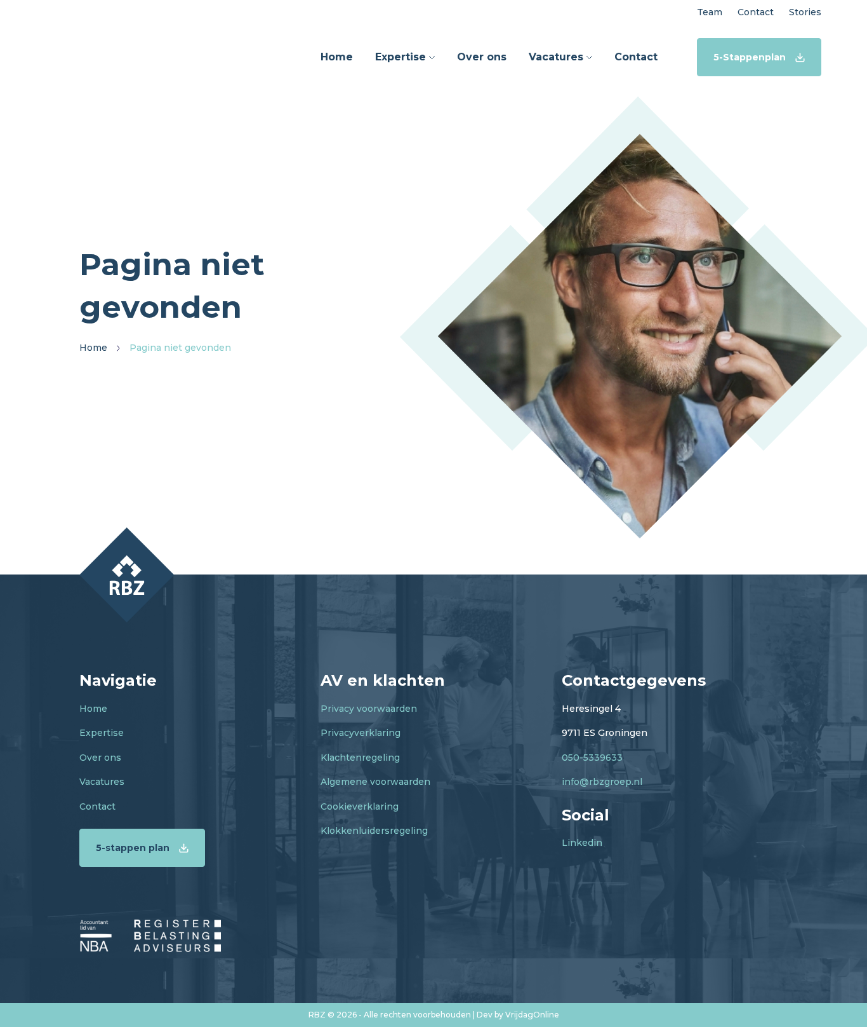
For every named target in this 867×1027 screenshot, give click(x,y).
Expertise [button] (402, 57)
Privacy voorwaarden (369, 708)
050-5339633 (592, 757)
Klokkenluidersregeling (374, 830)
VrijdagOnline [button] (532, 1014)
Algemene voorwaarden (375, 781)
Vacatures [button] (557, 57)
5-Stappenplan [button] (749, 57)
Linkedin (582, 842)
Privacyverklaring (360, 732)
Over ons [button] (481, 57)
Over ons (100, 757)
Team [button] (709, 12)
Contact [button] (756, 12)
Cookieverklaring (360, 806)
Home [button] (337, 57)
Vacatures (101, 781)
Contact (97, 806)
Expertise (101, 732)
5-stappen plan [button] (132, 848)
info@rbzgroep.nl (602, 781)
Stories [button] (805, 12)
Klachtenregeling (360, 757)
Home (93, 708)
